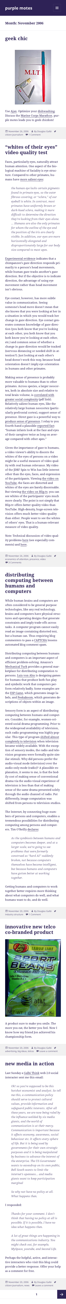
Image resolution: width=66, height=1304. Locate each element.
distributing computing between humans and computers (29, 582)
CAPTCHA (40, 640)
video (43, 559)
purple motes (18, 8)
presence (34, 559)
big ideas (22, 1051)
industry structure (14, 914)
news (27, 1285)
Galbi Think (31, 1073)
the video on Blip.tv (34, 491)
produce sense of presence (22, 421)
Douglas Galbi (44, 131)
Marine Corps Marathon (36, 115)
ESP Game (16, 693)
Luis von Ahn (26, 675)
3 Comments (14, 562)
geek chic (16, 38)
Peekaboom (25, 697)
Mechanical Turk (16, 666)
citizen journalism (14, 134)
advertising (10, 1051)
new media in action (29, 1063)
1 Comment (35, 134)
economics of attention (16, 559)
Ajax (14, 111)
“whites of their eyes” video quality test (31, 150)
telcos (31, 1051)
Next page (61, 1294)
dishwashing (46, 111)
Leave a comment (48, 1051)
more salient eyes (31, 179)
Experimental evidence (20, 258)
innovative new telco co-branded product (30, 929)
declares (32, 829)
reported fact (45, 425)
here (25, 540)
